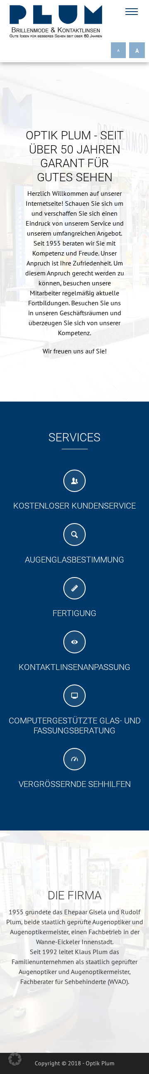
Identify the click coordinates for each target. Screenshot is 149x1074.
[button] (15, 1059)
